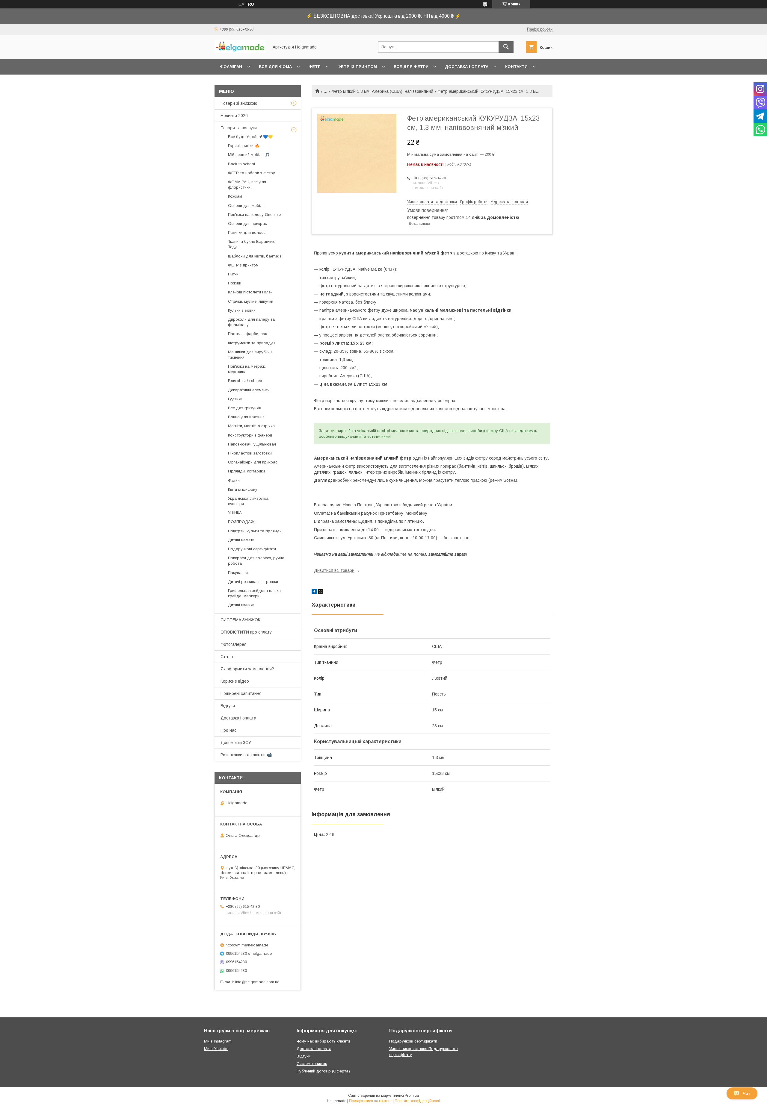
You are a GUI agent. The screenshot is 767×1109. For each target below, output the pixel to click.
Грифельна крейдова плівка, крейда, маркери (255, 593)
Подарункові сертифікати (252, 549)
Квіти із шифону (242, 489)
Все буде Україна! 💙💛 (250, 136)
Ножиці (234, 283)
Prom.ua (412, 1095)
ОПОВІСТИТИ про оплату (246, 632)
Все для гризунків (244, 408)
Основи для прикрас (247, 223)
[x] (320, 592)
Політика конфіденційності (417, 1101)
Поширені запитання (241, 693)
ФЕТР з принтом (243, 265)
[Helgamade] (240, 51)
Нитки (233, 274)
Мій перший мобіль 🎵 (249, 154)
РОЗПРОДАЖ (241, 521)
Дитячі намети (241, 540)
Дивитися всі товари (334, 570)
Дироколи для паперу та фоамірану (251, 322)
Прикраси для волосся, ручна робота (256, 561)
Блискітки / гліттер (245, 380)
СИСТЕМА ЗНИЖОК (240, 619)
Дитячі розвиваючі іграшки (253, 581)
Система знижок (312, 1063)
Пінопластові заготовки (250, 453)
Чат (746, 1093)
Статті (227, 656)
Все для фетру (411, 66)
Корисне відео (235, 681)
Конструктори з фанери (250, 435)
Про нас (228, 730)
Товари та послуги (239, 127)
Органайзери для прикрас (252, 462)
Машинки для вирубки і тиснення (250, 355)
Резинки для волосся (248, 232)
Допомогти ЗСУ (236, 742)
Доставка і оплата (466, 66)
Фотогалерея (234, 644)
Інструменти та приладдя (252, 343)
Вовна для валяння (246, 417)
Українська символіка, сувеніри (248, 501)
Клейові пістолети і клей (250, 292)
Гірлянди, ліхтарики (246, 471)
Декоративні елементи (249, 390)
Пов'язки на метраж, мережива (247, 369)
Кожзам (235, 196)
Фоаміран (231, 66)
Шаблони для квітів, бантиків (255, 256)
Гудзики (235, 399)
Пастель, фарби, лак (247, 333)
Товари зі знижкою (239, 103)
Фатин (234, 480)
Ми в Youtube (216, 1048)
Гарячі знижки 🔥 (243, 145)
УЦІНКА (235, 512)
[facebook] (314, 592)
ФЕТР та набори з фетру (251, 173)
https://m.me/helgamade (247, 945)
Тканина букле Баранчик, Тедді (251, 244)
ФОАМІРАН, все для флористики (247, 185)
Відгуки (228, 705)
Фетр (315, 66)
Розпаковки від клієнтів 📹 (246, 754)
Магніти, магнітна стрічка (251, 426)
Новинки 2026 (234, 115)
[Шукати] (506, 47)
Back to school (241, 164)
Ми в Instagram (218, 1041)
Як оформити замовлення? (247, 668)
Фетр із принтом (357, 66)
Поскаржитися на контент (370, 1101)
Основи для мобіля (246, 205)
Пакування (238, 572)
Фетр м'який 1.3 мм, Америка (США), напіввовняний (382, 91)
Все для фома (275, 66)
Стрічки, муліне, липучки (250, 301)
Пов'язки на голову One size (254, 214)
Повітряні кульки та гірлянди (255, 531)
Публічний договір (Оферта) (323, 1071)
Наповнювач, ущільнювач (252, 444)
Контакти (516, 66)
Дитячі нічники (241, 605)
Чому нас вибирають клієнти (323, 1041)
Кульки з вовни (242, 310)
